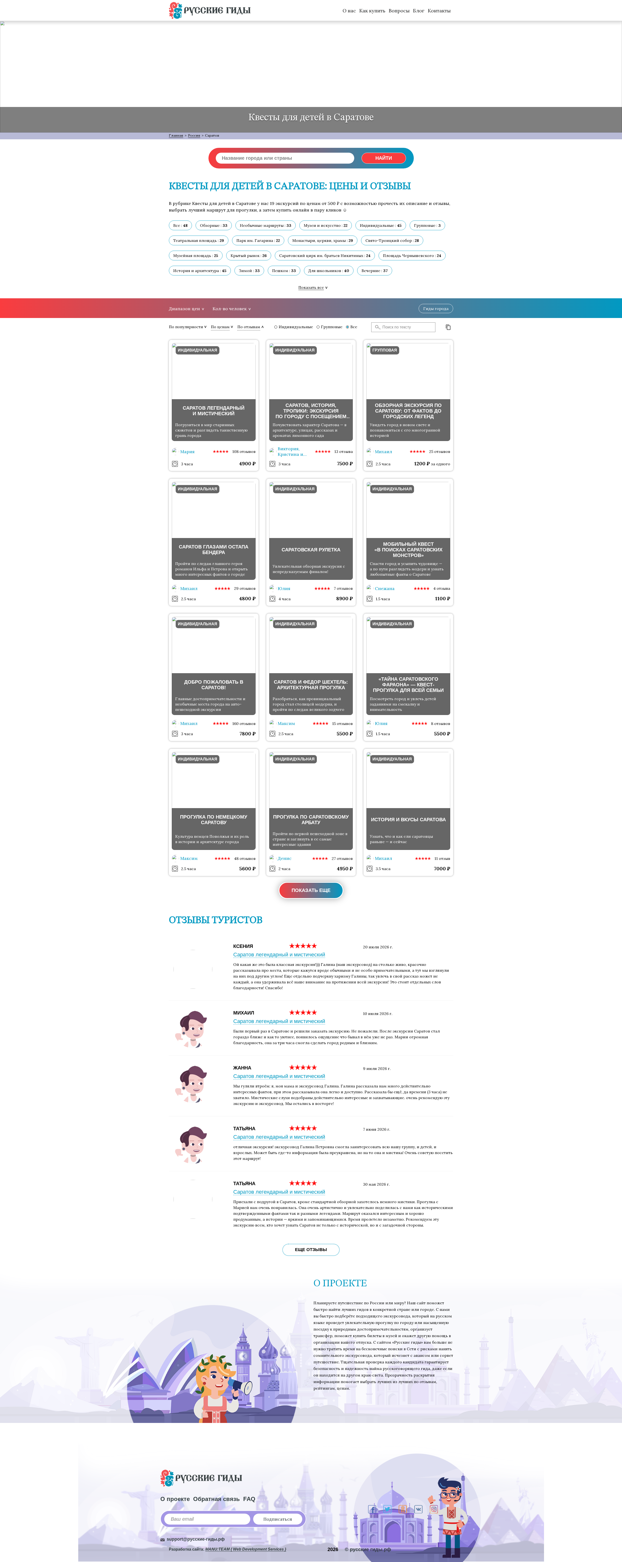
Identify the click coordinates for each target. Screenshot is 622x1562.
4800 (247, 598)
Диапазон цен (184, 308)
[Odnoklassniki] (403, 1509)
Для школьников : (328, 270)
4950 (345, 868)
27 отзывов (342, 858)
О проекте (175, 1499)
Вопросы (399, 11)
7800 (248, 734)
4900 (247, 463)
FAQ (249, 1499)
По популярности (186, 326)
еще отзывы (311, 1249)
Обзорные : (213, 225)
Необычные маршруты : (265, 225)
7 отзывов (343, 588)
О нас (349, 11)
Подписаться (277, 1519)
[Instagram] (434, 1509)
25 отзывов (439, 451)
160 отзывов (244, 723)
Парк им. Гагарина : (258, 240)
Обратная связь (216, 1499)
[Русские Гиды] (210, 10)
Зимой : (249, 270)
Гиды (436, 308)
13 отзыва (343, 451)
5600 (247, 868)
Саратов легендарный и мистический (279, 955)
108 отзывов (244, 451)
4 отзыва (441, 588)
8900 (344, 598)
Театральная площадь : (198, 240)
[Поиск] (376, 327)
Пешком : (284, 270)
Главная (176, 135)
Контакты (439, 11)
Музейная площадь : (195, 255)
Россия (194, 135)
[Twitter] (387, 1509)
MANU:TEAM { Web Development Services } (245, 1549)
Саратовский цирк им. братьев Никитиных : (325, 255)
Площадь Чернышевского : (412, 255)
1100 (442, 598)
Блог (418, 11)
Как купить (372, 11)
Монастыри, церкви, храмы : (322, 240)
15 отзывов (342, 723)
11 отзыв (442, 858)
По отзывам (248, 326)
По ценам (220, 326)
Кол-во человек (230, 308)
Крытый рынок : (249, 255)
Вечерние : (375, 270)
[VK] (418, 1509)
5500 (345, 734)
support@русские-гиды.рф (196, 1539)
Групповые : (427, 225)
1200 (422, 463)
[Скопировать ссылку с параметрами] (448, 327)
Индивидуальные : (381, 225)
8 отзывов (440, 723)
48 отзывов (245, 858)
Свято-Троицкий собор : (392, 240)
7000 (442, 868)
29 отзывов (245, 588)
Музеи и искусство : (325, 225)
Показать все (311, 287)
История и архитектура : (199, 270)
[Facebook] (372, 1509)
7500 (345, 463)
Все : (180, 225)
